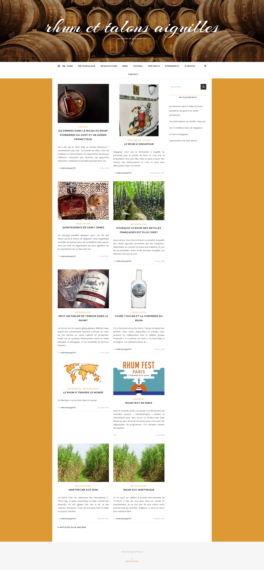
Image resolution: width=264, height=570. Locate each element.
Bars (125, 66)
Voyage (146, 140)
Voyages (138, 66)
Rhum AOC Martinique (138, 490)
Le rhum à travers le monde (83, 392)
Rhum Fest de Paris (138, 403)
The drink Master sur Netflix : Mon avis (187, 121)
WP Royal (139, 551)
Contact (133, 74)
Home (70, 66)
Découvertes (134, 140)
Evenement (139, 399)
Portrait (83, 127)
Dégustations (109, 66)
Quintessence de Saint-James (83, 227)
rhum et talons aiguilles (132, 26)
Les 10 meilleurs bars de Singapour (185, 127)
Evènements (172, 66)
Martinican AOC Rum (83, 490)
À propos (190, 66)
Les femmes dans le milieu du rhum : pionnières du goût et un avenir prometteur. (83, 135)
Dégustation (83, 224)
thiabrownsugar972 (68, 168)
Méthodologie (86, 66)
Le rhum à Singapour (139, 144)
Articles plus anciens (72, 527)
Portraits (154, 66)
